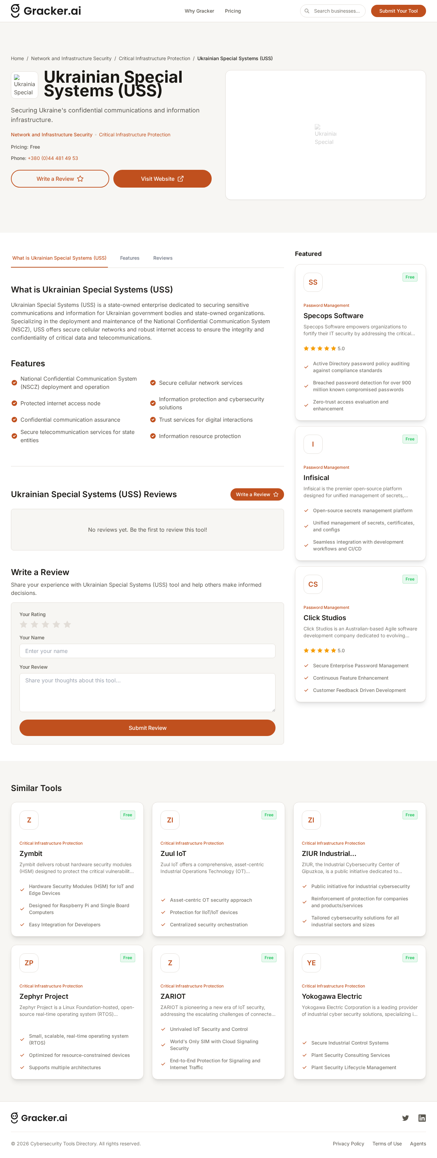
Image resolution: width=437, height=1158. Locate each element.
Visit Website (157, 178)
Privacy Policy (348, 1143)
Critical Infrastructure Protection (154, 58)
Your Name (31, 637)
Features (130, 258)
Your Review (33, 667)
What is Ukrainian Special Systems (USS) (59, 258)
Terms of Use (387, 1143)
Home (17, 58)
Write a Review (55, 178)
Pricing (233, 11)
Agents (418, 1143)
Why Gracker (199, 11)
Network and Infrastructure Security (71, 58)
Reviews (163, 258)
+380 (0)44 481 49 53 (53, 158)
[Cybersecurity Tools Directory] (68, 11)
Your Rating (32, 614)
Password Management (326, 305)
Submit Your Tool (398, 11)
